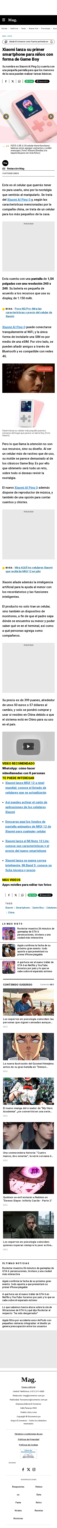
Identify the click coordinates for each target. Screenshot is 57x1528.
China (11, 912)
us (18, 1494)
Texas (23, 28)
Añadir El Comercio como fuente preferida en (28, 42)
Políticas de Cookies (28, 1445)
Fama (18, 1502)
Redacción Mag (15, 168)
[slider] (28, 123)
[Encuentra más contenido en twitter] (12, 81)
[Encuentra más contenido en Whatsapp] (19, 81)
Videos (38, 1486)
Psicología (45, 28)
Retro (39, 1502)
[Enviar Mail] (4, 169)
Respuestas (18, 1486)
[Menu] (5, 20)
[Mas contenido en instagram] (34, 1469)
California (14, 28)
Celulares (51, 907)
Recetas (39, 1510)
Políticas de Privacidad (28, 1439)
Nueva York (33, 28)
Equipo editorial (28, 1387)
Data (38, 1494)
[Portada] (28, 1385)
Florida (4, 28)
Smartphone (23, 907)
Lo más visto (12, 924)
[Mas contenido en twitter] (28, 1469)
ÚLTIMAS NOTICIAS (15, 1263)
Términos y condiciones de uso (28, 1434)
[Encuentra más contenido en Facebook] (5, 81)
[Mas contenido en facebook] (23, 1469)
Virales (18, 1510)
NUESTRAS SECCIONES (28, 1479)
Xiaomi (9, 907)
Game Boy (38, 907)
